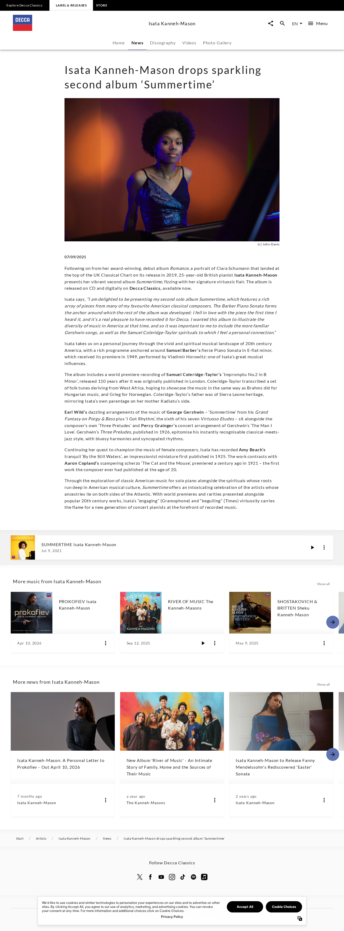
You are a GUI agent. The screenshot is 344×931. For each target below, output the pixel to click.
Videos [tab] (189, 42)
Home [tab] (119, 42)
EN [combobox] (295, 23)
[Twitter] (139, 877)
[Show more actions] (324, 547)
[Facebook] (150, 877)
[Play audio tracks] (312, 547)
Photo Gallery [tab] (217, 42)
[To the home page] (78, 29)
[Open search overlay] (282, 23)
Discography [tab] (163, 42)
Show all (323, 584)
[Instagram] (172, 877)
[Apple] (204, 877)
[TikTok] (182, 877)
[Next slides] (332, 622)
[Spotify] (193, 877)
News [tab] (137, 42)
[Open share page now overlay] (270, 23)
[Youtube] (161, 877)
